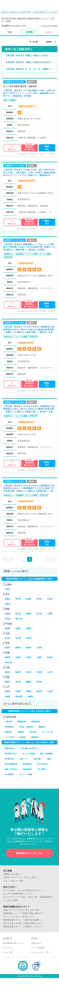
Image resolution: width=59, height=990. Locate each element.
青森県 (7, 599)
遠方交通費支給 (11, 764)
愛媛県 (28, 682)
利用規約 (34, 938)
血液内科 (22, 737)
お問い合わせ (36, 943)
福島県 (7, 604)
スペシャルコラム (11, 917)
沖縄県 (30, 696)
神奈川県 (19, 619)
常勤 (10, 32)
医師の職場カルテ (33, 923)
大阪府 (28, 657)
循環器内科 (21, 721)
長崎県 (28, 691)
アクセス (6, 952)
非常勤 (29, 32)
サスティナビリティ (38, 952)
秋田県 (39, 599)
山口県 (49, 672)
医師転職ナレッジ (11, 913)
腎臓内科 (42, 727)
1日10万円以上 (42, 764)
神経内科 (8, 732)
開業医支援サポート (12, 920)
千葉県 (49, 613)
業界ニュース (29, 917)
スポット (49, 32)
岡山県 (28, 672)
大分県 (49, 691)
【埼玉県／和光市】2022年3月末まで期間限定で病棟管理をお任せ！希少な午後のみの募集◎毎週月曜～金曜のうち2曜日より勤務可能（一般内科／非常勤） (28, 329)
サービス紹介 (9, 890)
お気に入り (12, 149)
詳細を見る (47, 147)
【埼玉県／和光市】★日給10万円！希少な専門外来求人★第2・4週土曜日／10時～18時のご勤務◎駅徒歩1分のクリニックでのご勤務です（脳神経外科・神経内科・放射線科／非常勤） (29, 172)
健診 (49, 759)
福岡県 (7, 691)
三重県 (39, 647)
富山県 (7, 638)
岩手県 (18, 599)
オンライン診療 (25, 774)
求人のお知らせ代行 (12, 923)
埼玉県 (39, 613)
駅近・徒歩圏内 (46, 753)
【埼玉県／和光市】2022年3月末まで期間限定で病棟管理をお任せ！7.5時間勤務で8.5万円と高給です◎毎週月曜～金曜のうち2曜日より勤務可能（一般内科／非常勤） (29, 488)
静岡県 (18, 647)
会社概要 (6, 938)
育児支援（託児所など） (30, 748)
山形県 (49, 599)
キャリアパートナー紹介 (14, 897)
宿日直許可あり (11, 753)
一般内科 (8, 721)
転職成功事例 (46, 897)
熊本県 (39, 691)
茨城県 (7, 613)
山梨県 (18, 628)
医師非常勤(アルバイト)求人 (46, 12)
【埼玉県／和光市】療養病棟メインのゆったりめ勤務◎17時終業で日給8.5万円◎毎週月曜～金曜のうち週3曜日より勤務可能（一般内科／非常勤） (29, 247)
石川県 (18, 638)
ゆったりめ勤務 (29, 753)
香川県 (18, 682)
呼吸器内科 (35, 721)
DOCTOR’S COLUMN (29, 910)
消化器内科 (9, 727)
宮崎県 (7, 696)
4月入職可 (41, 769)
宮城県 (28, 599)
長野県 (28, 628)
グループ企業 (36, 948)
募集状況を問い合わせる (29, 148)
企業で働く (37, 759)
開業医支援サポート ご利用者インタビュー (23, 927)
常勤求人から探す (11, 874)
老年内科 (33, 732)
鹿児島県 (19, 696)
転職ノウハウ (9, 910)
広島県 (39, 672)
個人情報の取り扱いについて (13, 943)
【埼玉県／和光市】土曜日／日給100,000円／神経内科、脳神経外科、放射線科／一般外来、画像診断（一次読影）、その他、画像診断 (31, 62)
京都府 (18, 657)
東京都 (7, 619)
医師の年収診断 (32, 920)
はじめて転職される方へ (30, 890)
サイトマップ (8, 948)
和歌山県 (8, 662)
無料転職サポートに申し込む (29, 853)
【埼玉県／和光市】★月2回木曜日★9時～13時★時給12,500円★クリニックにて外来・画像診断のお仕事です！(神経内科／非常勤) (29, 93)
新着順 (49, 42)
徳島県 (7, 682)
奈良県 (49, 657)
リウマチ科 (9, 737)
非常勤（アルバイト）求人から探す (19, 877)
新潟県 (7, 628)
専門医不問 (9, 759)
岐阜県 (7, 647)
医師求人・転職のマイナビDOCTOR (16, 12)
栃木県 (18, 613)
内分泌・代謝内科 (26, 727)
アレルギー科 (47, 732)
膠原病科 (34, 737)
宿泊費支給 (27, 764)
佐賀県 (18, 691)
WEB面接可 (9, 774)
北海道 (7, 589)
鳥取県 (7, 672)
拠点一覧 (33, 897)
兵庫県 (39, 657)
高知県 (39, 682)
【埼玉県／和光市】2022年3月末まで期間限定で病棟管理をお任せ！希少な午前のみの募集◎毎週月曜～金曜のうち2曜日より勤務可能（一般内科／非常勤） (28, 409)
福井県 (28, 638)
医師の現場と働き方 (32, 913)
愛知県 (28, 647)
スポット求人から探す (13, 881)
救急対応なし (10, 748)
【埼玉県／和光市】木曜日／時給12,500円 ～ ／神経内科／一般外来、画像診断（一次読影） (31, 55)
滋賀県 (7, 657)
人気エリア (23, 759)
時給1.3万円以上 (11, 769)
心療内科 (20, 732)
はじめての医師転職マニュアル (17, 894)
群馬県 (28, 613)
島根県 (18, 672)
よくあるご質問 (10, 900)
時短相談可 (27, 769)
